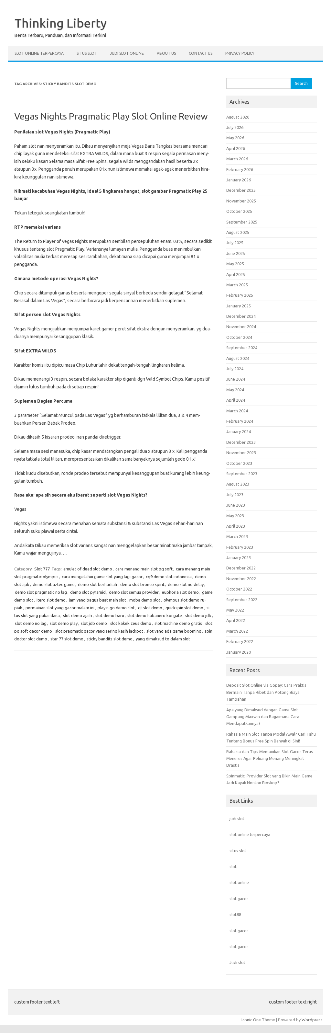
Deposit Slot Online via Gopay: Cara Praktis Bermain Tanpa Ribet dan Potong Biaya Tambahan (266, 692)
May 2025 (235, 263)
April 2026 (235, 148)
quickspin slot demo (184, 607)
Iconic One (251, 1019)
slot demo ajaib (77, 615)
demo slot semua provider (134, 592)
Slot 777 (42, 569)
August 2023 (237, 484)
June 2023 (235, 505)
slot (233, 866)
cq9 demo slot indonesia (169, 576)
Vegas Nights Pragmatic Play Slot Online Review (111, 116)
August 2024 (237, 358)
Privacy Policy (239, 53)
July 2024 (234, 368)
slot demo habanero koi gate (154, 615)
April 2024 (235, 400)
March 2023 (237, 536)
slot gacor (239, 898)
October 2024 (239, 337)
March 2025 (237, 284)
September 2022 (241, 599)
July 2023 (234, 494)
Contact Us (200, 53)
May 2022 (235, 610)
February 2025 (239, 295)
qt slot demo (150, 607)
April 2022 (235, 620)
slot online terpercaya (250, 834)
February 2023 (239, 547)
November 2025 (241, 201)
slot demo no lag (31, 623)
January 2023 (238, 557)
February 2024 (239, 421)
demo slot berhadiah (97, 584)
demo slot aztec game (54, 584)
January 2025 (238, 306)
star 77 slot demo (66, 639)
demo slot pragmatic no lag (41, 592)
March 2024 (237, 410)
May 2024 (235, 389)
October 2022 (239, 589)
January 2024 (238, 431)
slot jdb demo (94, 623)
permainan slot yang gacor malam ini (60, 607)
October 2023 (239, 463)
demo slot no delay (186, 584)
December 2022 (241, 568)
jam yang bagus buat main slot (97, 600)
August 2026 (237, 117)
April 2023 (235, 526)
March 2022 (237, 631)
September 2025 (241, 222)
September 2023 (241, 473)
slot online (239, 882)
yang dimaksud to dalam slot (163, 639)
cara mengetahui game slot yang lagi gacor (102, 576)
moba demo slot (144, 600)
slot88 (235, 914)
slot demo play (64, 623)
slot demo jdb (198, 615)
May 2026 (235, 137)
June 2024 (235, 379)
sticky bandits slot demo (110, 639)
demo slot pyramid (88, 592)
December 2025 (241, 190)
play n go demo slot (116, 607)
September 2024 (241, 347)
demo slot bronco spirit (142, 584)
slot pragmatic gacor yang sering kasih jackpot (99, 631)
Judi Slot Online (127, 53)
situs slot (238, 850)
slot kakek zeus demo (130, 623)
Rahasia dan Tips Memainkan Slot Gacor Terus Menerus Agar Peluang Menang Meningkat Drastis (269, 758)
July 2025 (234, 242)
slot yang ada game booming (173, 631)
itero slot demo (51, 600)
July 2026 (234, 127)
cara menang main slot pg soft (144, 569)
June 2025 (235, 253)
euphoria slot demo (180, 592)
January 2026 (238, 180)
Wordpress (312, 1019)
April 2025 (235, 274)
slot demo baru (109, 615)
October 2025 (239, 211)
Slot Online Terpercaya (39, 53)
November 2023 (241, 452)
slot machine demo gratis (178, 623)
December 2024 (241, 316)
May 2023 (235, 515)
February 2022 (239, 641)
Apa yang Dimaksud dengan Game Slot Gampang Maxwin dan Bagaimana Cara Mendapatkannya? (262, 716)
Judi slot (237, 962)
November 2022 (241, 578)
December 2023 (241, 442)
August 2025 (237, 232)
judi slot (237, 818)
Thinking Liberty (61, 23)
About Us (166, 53)
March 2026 (237, 158)
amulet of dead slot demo (87, 569)
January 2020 (238, 652)
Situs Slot (87, 53)
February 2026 (239, 169)
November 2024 (241, 326)
